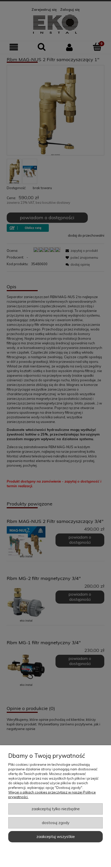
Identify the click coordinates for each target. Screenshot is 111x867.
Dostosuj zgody (55, 822)
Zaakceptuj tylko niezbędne (55, 808)
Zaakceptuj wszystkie (55, 836)
